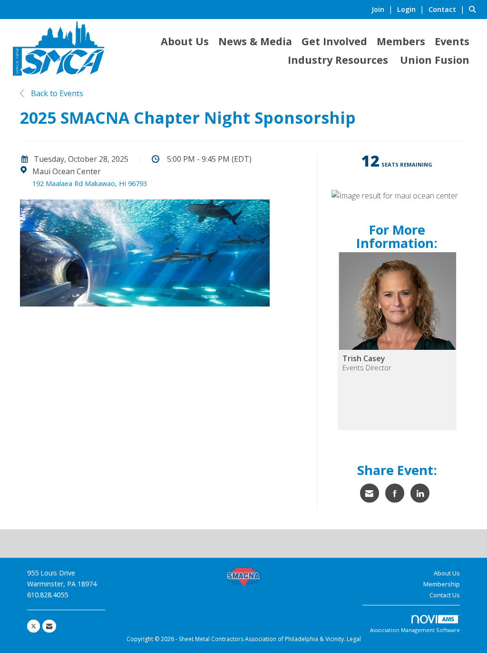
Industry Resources (338, 60)
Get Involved (334, 41)
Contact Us (444, 595)
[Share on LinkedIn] (419, 493)
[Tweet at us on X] (33, 626)
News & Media (255, 41)
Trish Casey (363, 358)
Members (401, 41)
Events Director (366, 368)
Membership (441, 584)
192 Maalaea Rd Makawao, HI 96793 (89, 183)
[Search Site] (474, 9)
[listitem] (383, 9)
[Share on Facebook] (394, 493)
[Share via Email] (369, 493)
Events (452, 41)
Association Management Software (415, 629)
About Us (185, 41)
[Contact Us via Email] (49, 626)
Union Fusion (434, 60)
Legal (354, 639)
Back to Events (56, 93)
